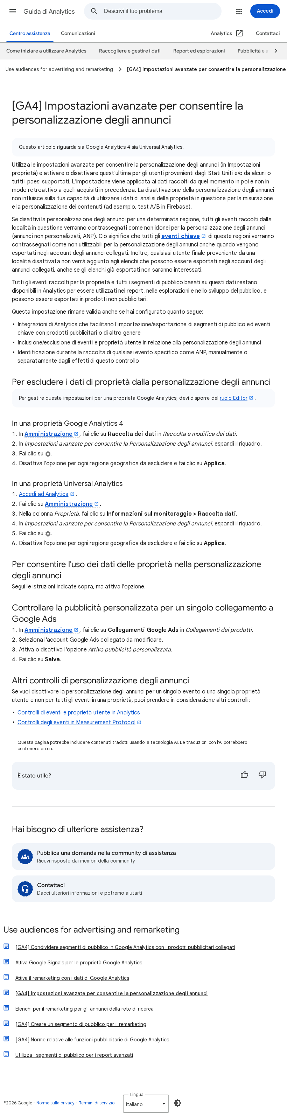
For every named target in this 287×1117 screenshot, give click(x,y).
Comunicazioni (78, 33)
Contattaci (268, 33)
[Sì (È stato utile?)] (244, 776)
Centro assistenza (29, 33)
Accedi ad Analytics (44, 494)
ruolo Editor (233, 398)
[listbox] (146, 1104)
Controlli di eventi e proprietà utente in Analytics (79, 712)
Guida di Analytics (49, 11)
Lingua (137, 1094)
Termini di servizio (96, 1102)
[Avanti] (272, 51)
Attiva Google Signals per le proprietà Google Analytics (78, 962)
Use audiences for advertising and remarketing (92, 930)
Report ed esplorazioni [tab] (199, 51)
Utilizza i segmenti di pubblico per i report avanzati (74, 1055)
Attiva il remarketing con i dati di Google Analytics (72, 978)
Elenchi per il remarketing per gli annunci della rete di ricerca (84, 1009)
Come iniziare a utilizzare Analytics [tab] (46, 51)
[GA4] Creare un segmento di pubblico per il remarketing (80, 1024)
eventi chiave (180, 236)
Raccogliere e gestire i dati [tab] (130, 51)
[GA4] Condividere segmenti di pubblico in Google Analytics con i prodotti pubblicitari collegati (125, 947)
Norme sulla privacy (55, 1102)
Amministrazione (48, 434)
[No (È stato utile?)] (262, 776)
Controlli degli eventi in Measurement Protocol (76, 722)
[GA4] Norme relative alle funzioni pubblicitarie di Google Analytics (92, 1039)
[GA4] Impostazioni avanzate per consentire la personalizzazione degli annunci (111, 993)
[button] (12, 11)
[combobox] (162, 11)
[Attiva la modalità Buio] (177, 1103)
